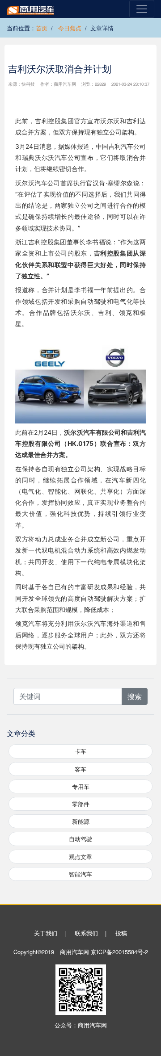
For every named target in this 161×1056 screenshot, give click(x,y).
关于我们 (45, 933)
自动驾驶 (80, 838)
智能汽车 (80, 874)
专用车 (80, 786)
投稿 (121, 933)
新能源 (80, 821)
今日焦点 (69, 28)
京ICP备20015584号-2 (119, 951)
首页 (41, 28)
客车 (80, 769)
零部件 (80, 804)
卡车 (80, 751)
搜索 (134, 696)
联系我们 (86, 933)
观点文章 (80, 856)
